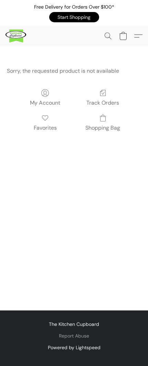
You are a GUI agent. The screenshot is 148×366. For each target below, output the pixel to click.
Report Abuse (74, 336)
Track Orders (102, 102)
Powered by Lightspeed (74, 347)
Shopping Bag (102, 127)
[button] (74, 17)
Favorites (45, 127)
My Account (45, 102)
